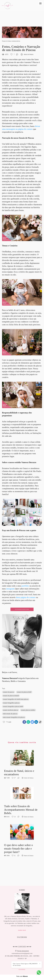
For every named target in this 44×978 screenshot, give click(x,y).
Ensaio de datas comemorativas (11, 41)
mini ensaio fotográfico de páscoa (14, 717)
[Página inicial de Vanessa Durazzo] (7, 6)
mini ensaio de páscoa (10, 713)
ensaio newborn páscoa (10, 710)
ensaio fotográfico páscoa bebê (13, 706)
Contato (22, 969)
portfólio (25, 586)
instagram (10, 589)
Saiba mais (22, 930)
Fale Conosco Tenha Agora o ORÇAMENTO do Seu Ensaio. (25, 964)
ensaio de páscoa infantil (11, 695)
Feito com (22, 976)
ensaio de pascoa (8, 692)
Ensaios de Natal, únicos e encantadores (19, 772)
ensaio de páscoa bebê (24, 692)
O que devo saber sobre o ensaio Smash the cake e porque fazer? (18, 848)
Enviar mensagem (23, 951)
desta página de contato (25, 597)
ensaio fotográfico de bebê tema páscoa (15, 699)
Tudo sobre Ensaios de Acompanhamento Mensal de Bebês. (20, 810)
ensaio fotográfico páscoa (11, 703)
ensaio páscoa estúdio (28, 710)
